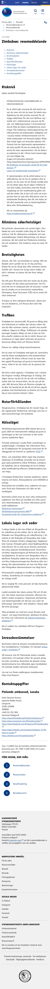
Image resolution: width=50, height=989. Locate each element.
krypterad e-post (14, 840)
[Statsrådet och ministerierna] (3, 2)
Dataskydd (10, 959)
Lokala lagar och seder (16, 67)
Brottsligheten (13, 56)
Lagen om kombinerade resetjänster (22, 170)
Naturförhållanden (15, 61)
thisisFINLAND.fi (8, 937)
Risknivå (10, 50)
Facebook (5, 913)
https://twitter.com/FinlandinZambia (18, 735)
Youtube (5, 917)
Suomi (17, 3)
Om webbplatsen (39, 956)
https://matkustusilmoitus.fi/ (20, 213)
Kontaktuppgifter (14, 73)
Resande (19, 22)
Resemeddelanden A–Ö (15, 25)
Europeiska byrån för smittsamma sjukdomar (22, 514)
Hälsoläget (11, 64)
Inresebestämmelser (16, 70)
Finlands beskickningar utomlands (17, 956)
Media (45, 2)
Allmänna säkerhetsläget (17, 53)
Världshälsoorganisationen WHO (15, 511)
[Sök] (35, 10)
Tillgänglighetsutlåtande (25, 959)
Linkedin (5, 909)
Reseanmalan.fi (8, 941)
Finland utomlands (9, 932)
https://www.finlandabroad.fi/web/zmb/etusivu (22, 718)
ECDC (38, 451)
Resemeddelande (13, 27)
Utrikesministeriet (9, 928)
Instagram (6, 905)
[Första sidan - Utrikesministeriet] (15, 12)
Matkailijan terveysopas (12, 508)
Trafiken (10, 59)
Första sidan (7, 22)
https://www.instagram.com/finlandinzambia (21, 721)
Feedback (40, 959)
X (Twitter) (6, 901)
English (34, 3)
